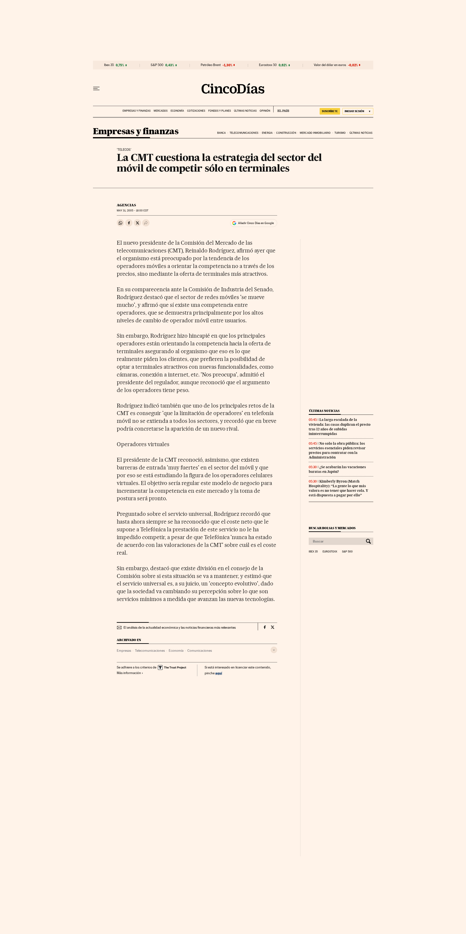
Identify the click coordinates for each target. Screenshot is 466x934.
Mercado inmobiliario (315, 132)
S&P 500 (157, 65)
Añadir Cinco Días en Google (256, 223)
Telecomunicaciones (244, 132)
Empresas (124, 650)
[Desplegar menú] (96, 88)
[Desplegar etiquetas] (274, 650)
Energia (267, 132)
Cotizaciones (196, 110)
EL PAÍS (281, 109)
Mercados (160, 110)
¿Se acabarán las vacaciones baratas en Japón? (337, 469)
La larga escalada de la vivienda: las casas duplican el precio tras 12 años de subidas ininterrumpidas (340, 426)
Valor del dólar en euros (330, 65)
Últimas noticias (245, 110)
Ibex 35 (109, 65)
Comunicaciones (199, 650)
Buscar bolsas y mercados (332, 528)
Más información (129, 673)
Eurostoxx (330, 551)
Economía (177, 110)
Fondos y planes (219, 110)
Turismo (340, 132)
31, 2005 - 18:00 (132, 210)
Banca (221, 132)
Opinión (265, 110)
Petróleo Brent (211, 65)
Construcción (286, 132)
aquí (218, 673)
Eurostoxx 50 (268, 65)
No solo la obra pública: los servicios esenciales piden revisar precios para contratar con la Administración (337, 450)
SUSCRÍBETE (330, 111)
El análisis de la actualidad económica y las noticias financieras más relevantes (180, 627)
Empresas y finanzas (136, 110)
